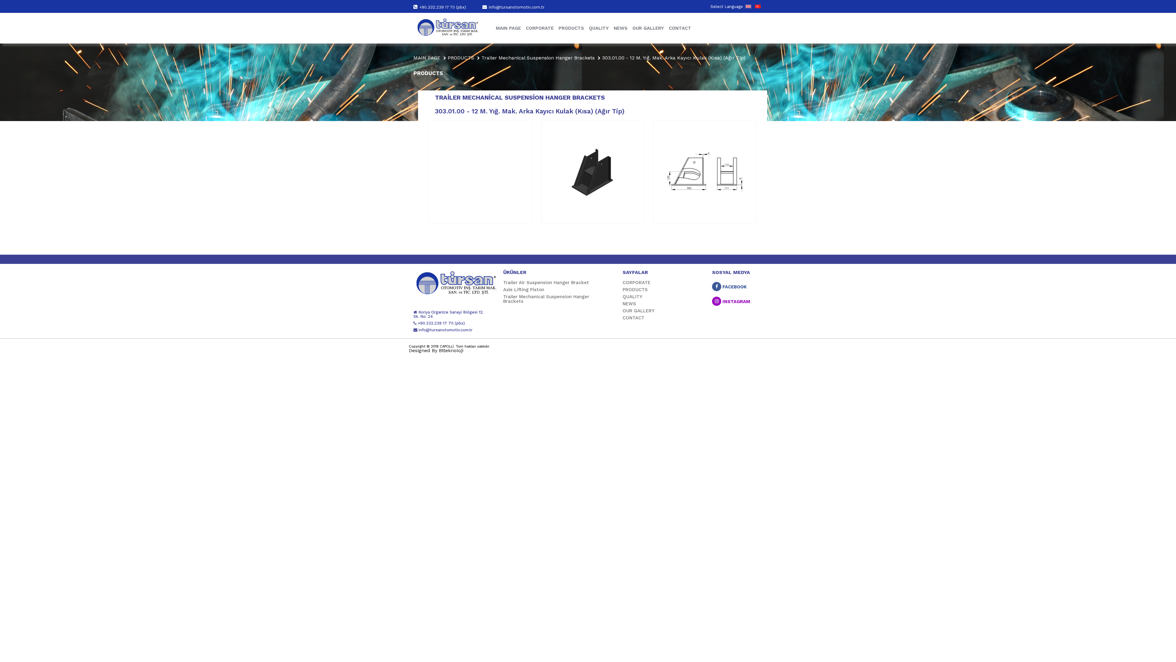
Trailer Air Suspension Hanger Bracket (546, 282)
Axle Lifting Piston (523, 289)
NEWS (621, 28)
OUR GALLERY (648, 28)
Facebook (734, 286)
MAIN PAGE (508, 28)
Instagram (735, 301)
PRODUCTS (571, 28)
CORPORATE (540, 28)
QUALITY (599, 28)
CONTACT (680, 28)
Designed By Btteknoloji (436, 350)
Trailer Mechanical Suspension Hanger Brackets (538, 58)
